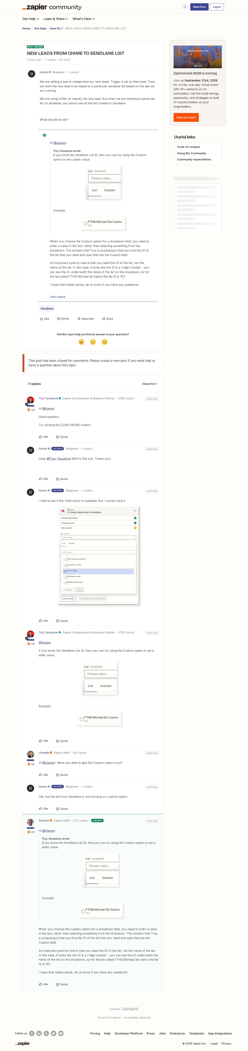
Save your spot (186, 117)
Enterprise (177, 1033)
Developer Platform (129, 1033)
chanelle (44, 752)
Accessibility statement (137, 1017)
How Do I (56, 28)
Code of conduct (188, 147)
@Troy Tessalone (59, 458)
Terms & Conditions (109, 1017)
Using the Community (191, 153)
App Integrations (220, 1033)
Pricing (95, 1033)
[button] (199, 7)
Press (151, 1033)
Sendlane (47, 308)
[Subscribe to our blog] (46, 1033)
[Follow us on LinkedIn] (39, 1033)
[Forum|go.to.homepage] (52, 7)
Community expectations (194, 159)
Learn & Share (54, 19)
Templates (196, 1033)
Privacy (226, 1043)
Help (107, 1033)
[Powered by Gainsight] (124, 1010)
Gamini (44, 72)
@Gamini (60, 143)
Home (26, 28)
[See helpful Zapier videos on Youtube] (61, 1033)
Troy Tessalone (48, 398)
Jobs (162, 1033)
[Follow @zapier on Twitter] (53, 1033)
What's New (82, 19)
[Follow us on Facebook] (31, 1033)
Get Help (29, 19)
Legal (214, 1043)
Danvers (44, 820)
